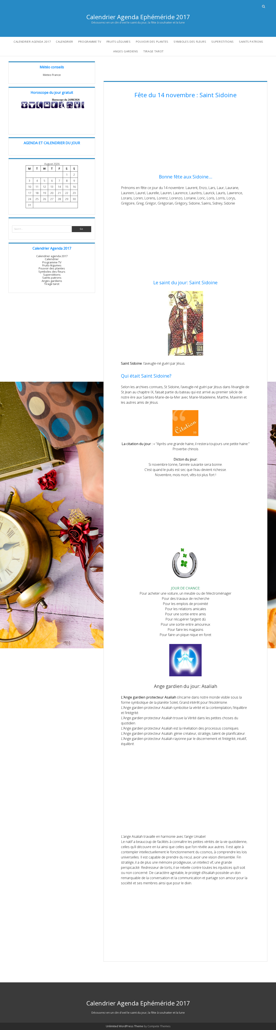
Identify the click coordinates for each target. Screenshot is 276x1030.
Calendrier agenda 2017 (32, 42)
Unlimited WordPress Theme (124, 1026)
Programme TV (89, 42)
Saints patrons (251, 42)
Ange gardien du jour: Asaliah (185, 686)
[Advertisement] (185, 137)
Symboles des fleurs (190, 42)
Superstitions (222, 42)
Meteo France (52, 75)
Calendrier (64, 42)
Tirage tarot (153, 51)
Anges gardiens (125, 51)
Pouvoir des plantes (152, 42)
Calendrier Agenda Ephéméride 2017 (138, 17)
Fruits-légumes (119, 42)
